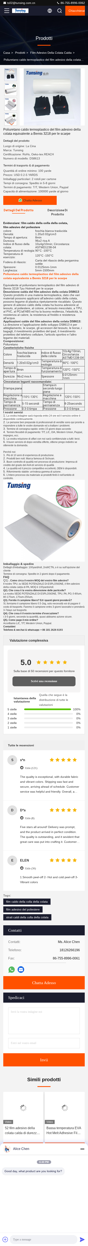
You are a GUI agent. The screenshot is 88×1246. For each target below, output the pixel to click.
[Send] (82, 1239)
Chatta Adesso (44, 982)
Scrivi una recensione (44, 681)
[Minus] (82, 1148)
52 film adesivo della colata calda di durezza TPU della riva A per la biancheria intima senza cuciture (22, 1131)
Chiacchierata (77, 10)
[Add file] (5, 1239)
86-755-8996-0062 (72, 3)
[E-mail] (21, 969)
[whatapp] (11, 969)
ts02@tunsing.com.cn (21, 3)
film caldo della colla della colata (27, 901)
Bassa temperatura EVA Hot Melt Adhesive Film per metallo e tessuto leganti (63, 1131)
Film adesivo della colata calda (51, 52)
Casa (6, 52)
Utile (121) (31, 768)
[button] (11, 124)
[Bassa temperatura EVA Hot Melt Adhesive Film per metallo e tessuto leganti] (65, 1108)
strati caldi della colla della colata (27, 917)
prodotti (20, 52)
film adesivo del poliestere (23, 909)
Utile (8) (29, 818)
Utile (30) (30, 868)
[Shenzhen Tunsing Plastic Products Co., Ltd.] (20, 11)
